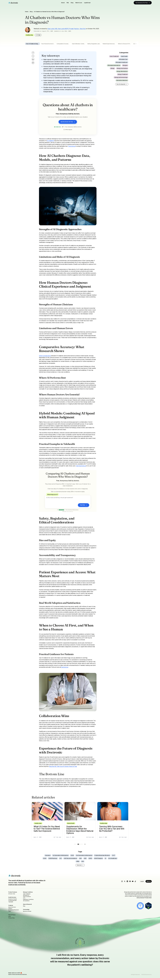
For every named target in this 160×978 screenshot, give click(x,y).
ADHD (90, 858)
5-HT (113, 855)
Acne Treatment (114, 56)
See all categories (120, 84)
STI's (24, 898)
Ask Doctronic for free (67, 122)
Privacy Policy (11, 918)
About (63, 2)
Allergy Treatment (123, 74)
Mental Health (70, 823)
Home (26, 11)
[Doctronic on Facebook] (130, 881)
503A (44, 858)
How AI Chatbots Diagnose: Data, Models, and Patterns (33, 43)
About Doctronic (12, 907)
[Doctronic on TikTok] (135, 881)
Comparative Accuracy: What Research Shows (64, 43)
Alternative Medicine (122, 80)
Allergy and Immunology (121, 77)
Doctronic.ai (71, 146)
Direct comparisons (45, 356)
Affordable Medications (114, 65)
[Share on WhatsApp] (33, 62)
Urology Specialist (12, 900)
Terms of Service (140, 897)
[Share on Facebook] (33, 52)
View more (79, 865)
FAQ (68, 2)
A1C (61, 858)
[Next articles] (84, 844)
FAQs (9, 916)
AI (105, 858)
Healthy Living (29, 35)
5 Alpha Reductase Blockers (102, 855)
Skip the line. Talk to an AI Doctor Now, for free (63, 766)
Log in (142, 881)
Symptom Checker (12, 899)
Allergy (112, 68)
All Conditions (26, 900)
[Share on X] (33, 56)
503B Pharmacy (53, 858)
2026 (72, 855)
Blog (72, 2)
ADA (80, 858)
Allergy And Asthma (122, 68)
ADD (85, 858)
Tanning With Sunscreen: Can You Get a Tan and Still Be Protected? (111, 828)
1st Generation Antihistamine (60, 855)
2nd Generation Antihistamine (84, 855)
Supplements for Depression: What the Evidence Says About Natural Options (79, 829)
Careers (10, 908)
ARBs (77, 861)
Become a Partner (27, 911)
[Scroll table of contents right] (136, 44)
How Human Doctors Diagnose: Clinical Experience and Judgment (48, 43)
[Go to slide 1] (78, 844)
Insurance (47, 855)
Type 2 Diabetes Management (26, 894)
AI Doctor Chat (11, 894)
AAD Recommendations (70, 858)
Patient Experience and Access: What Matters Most (110, 43)
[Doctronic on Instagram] (122, 881)
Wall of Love (78, 2)
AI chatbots (50, 140)
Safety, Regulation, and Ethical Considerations (94, 43)
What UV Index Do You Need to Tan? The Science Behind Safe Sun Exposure (47, 828)
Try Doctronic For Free (142, 2)
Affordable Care (123, 59)
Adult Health (124, 56)
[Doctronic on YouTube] (132, 881)
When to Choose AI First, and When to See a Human (125, 43)
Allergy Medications (122, 71)
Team (9, 911)
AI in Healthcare (112, 858)
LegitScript (87, 2)
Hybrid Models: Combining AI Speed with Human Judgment (79, 43)
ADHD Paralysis (98, 858)
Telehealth (10, 902)
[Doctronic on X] (124, 881)
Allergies (125, 65)
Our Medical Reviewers (13, 910)
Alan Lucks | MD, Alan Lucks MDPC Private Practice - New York (67, 29)
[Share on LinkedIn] (33, 59)
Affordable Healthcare (122, 62)
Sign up (148, 881)
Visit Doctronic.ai (81, 466)
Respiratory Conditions (28, 899)
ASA (83, 861)
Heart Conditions (27, 896)
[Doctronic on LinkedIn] (127, 881)
